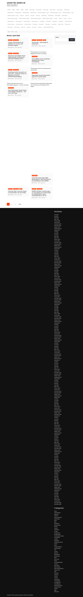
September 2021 (57, 284)
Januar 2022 (57, 278)
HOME (8, 9)
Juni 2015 (56, 400)
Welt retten (56, 591)
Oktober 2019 (57, 320)
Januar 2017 (57, 371)
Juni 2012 (56, 456)
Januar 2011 (57, 482)
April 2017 (56, 366)
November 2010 (57, 485)
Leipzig (55, 551)
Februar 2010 (57, 499)
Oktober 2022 (57, 264)
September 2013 (57, 433)
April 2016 (56, 385)
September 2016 (57, 377)
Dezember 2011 (57, 465)
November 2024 (57, 225)
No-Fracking (57, 556)
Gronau (55, 18)
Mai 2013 (56, 439)
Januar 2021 (57, 296)
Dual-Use (23, 27)
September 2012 (57, 451)
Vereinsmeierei (57, 587)
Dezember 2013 (57, 428)
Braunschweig (57, 525)
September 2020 (57, 302)
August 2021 (57, 285)
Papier (55, 560)
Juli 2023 (56, 250)
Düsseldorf (56, 529)
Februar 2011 (57, 481)
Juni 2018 (56, 344)
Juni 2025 (56, 214)
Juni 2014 (56, 419)
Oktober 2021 (57, 282)
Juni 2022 (56, 270)
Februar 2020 (57, 313)
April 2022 (56, 273)
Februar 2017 (57, 369)
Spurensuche (57, 570)
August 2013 (57, 434)
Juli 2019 (56, 324)
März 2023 (56, 256)
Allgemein (56, 514)
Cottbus (56, 528)
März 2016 (56, 386)
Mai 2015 (56, 402)
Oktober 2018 (57, 338)
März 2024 (56, 237)
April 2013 (56, 440)
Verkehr (56, 588)
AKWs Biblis (44, 15)
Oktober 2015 (57, 394)
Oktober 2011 (57, 468)
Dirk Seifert (35, 63)
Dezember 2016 (57, 372)
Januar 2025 (57, 222)
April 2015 (56, 403)
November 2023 (57, 244)
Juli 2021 (56, 287)
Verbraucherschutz (58, 585)
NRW (44, 40)
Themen (56, 577)
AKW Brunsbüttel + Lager (43, 12)
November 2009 (57, 504)
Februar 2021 (57, 295)
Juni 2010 (56, 493)
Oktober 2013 (57, 431)
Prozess (56, 563)
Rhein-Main (56, 565)
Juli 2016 (56, 380)
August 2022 (57, 267)
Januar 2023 (57, 259)
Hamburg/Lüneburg (58, 542)
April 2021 (56, 292)
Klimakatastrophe (58, 546)
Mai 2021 (56, 290)
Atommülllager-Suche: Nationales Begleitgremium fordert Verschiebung (41, 60)
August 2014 (57, 415)
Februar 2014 (57, 425)
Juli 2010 (56, 491)
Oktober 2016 (57, 375)
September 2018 (57, 340)
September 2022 (57, 265)
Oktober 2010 (57, 487)
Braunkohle (56, 523)
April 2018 (56, 347)
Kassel (55, 543)
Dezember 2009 (57, 502)
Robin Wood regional (58, 568)
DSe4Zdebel (11, 47)
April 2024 (56, 236)
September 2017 (57, 358)
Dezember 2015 (57, 391)
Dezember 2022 (57, 261)
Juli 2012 (56, 454)
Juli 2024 (56, 231)
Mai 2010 (56, 495)
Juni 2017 (56, 363)
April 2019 (56, 329)
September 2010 (57, 488)
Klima (55, 545)
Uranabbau (42, 21)
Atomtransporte (10, 21)
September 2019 (57, 321)
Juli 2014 (56, 417)
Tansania (56, 574)
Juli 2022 (56, 268)
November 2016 (57, 374)
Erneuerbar (35, 24)
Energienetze (57, 532)
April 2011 (56, 477)
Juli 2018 (56, 343)
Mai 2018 (56, 346)
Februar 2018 (57, 351)
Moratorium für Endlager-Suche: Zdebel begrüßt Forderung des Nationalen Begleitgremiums (17, 57)
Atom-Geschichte (58, 517)
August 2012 (57, 453)
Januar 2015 (57, 408)
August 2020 (57, 304)
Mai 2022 (56, 271)
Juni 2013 (56, 437)
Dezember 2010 (57, 484)
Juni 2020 (56, 307)
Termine (56, 576)
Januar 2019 (57, 333)
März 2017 (56, 368)
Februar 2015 (57, 406)
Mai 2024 (56, 234)
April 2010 (56, 496)
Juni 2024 (56, 233)
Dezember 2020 (57, 298)
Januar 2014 (57, 426)
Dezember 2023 (57, 242)
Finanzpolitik (57, 537)
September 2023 (57, 247)
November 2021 (57, 281)
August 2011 (57, 471)
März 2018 (56, 349)
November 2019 (57, 318)
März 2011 (56, 479)
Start (55, 571)
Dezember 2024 (57, 223)
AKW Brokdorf (10, 12)
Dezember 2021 (57, 279)
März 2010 (56, 498)
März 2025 (56, 219)
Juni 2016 (56, 381)
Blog (55, 522)
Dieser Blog (31, 9)
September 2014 (57, 414)
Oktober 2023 (57, 245)
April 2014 (56, 422)
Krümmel (22, 15)
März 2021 (56, 293)
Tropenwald (56, 579)
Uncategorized (57, 582)
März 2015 (56, 405)
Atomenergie (38, 9)
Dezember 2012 (57, 446)
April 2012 (56, 459)
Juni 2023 (56, 251)
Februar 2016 (57, 388)
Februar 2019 (57, 332)
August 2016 (57, 378)
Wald (55, 590)
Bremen (56, 526)
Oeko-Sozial (60, 24)
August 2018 (57, 341)
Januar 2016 (57, 389)
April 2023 (56, 254)
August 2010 (57, 490)
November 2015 (57, 392)
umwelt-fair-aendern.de (16, 3)
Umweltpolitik (57, 580)
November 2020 (57, 299)
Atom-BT (10, 40)
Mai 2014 (56, 420)
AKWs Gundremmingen (12, 18)
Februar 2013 (57, 443)
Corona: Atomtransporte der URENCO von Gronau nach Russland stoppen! (15, 44)
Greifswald (56, 540)
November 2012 (57, 448)
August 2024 (57, 230)
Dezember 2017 (57, 354)
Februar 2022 (57, 276)
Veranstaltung (57, 583)
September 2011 (57, 470)
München (56, 552)
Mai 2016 (56, 383)
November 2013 (57, 429)
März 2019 (56, 330)
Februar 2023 (57, 258)
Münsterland (57, 554)
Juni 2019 (56, 326)
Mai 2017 (56, 364)
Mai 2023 (56, 253)
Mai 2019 (56, 327)
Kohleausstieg (57, 548)
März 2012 (56, 460)
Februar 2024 (57, 239)
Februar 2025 (57, 220)
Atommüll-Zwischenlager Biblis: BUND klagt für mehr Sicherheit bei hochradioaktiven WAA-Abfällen (41, 179)
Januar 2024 (57, 240)
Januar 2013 (57, 445)
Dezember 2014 (57, 409)
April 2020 (56, 310)
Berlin (55, 520)
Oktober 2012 (57, 450)
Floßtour (56, 539)
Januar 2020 (57, 315)
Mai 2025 (56, 216)
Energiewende (57, 534)
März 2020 (56, 312)
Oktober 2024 (57, 227)
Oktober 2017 (57, 357)
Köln (55, 549)
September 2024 (57, 228)
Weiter (20, 204)
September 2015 (57, 395)
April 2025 (56, 217)
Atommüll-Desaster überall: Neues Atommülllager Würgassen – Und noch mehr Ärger (17, 92)
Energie (56, 531)
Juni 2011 (56, 474)
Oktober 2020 (57, 301)
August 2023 (57, 248)
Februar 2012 (57, 462)
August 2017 (57, 360)
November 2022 (57, 262)
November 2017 (57, 355)
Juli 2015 (56, 398)
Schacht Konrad (68, 21)
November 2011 (57, 467)
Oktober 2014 (57, 412)
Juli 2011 (56, 473)
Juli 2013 (56, 436)
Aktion (55, 511)
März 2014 (56, 423)
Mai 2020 (56, 309)
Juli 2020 (56, 306)
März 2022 (56, 275)
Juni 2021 (56, 289)
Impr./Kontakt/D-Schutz (48, 27)
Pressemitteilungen (58, 562)
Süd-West (56, 573)
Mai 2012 (56, 457)
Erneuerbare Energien (59, 535)
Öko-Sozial (56, 559)
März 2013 (56, 442)
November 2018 (57, 337)
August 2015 (57, 397)
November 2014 (57, 411)
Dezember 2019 (57, 316)
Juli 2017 (56, 361)
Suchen (57, 37)
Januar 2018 (57, 352)
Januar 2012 (57, 464)
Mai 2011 (56, 476)
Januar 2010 (57, 501)
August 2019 (57, 323)
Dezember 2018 (57, 335)
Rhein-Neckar (57, 566)
